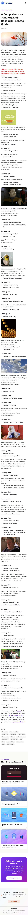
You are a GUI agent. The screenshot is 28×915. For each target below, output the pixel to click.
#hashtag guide (21, 734)
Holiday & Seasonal (6, 10)
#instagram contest (21, 736)
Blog (4, 912)
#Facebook (4, 731)
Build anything (13, 901)
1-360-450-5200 (8, 910)
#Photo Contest (14, 739)
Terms (19, 912)
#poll (21, 739)
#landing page (5, 739)
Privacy (23, 912)
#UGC (3, 744)
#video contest (10, 744)
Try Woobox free (13, 878)
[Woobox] (14, 908)
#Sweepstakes (19, 741)
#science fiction (10, 741)
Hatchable (13, 912)
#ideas (12, 736)
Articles (8, 912)
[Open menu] (25, 2)
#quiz (3, 741)
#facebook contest (14, 731)
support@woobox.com (20, 910)
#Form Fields (5, 734)
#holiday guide (5, 736)
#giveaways (13, 734)
